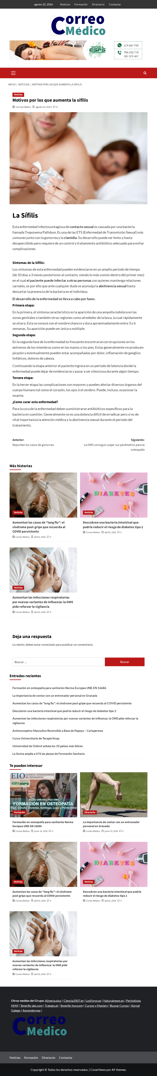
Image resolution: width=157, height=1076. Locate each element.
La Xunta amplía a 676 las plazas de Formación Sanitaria (48, 753)
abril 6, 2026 (40, 537)
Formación (80, 4)
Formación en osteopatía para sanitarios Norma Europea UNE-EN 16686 (59, 688)
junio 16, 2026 (40, 831)
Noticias (65, 4)
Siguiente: (114, 445)
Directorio (98, 4)
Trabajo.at (51, 1005)
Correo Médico (23, 106)
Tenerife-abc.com (31, 1005)
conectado (48, 644)
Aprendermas (32, 1010)
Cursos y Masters (96, 1005)
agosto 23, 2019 (44, 106)
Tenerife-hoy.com (71, 1005)
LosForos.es (93, 1000)
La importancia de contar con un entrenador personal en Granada (54, 695)
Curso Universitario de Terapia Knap (35, 738)
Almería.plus (53, 1000)
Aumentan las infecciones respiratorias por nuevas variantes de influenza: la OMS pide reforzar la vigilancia (42, 602)
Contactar (115, 4)
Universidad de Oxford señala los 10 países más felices (47, 746)
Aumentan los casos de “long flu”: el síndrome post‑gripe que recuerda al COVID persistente (38, 527)
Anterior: (33, 442)
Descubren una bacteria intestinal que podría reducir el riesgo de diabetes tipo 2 (113, 524)
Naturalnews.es (113, 1000)
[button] (13, 72)
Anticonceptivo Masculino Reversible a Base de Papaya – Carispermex (57, 730)
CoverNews (98, 1069)
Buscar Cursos (119, 1005)
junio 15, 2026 (111, 831)
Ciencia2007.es (74, 1000)
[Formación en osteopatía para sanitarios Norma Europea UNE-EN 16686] (43, 794)
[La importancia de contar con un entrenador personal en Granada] (114, 794)
